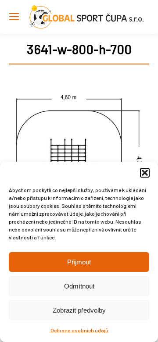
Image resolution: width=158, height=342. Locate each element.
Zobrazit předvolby (79, 310)
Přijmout (79, 262)
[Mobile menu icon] (14, 16)
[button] (144, 172)
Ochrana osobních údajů (79, 330)
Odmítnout (79, 286)
